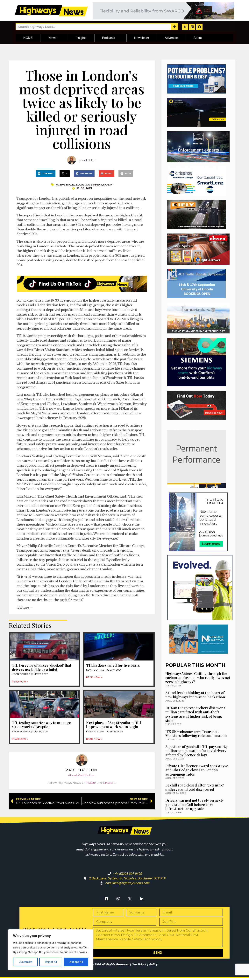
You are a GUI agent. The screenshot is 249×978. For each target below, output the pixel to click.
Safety (107, 184)
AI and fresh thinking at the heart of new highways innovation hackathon (195, 694)
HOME (28, 37)
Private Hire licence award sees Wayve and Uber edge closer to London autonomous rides (196, 770)
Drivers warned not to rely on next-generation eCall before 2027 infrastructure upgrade (194, 804)
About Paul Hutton (81, 775)
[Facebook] (199, 27)
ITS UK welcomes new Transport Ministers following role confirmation (196, 733)
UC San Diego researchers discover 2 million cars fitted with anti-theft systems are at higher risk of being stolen (195, 714)
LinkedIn (109, 783)
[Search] (174, 27)
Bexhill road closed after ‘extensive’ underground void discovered (194, 787)
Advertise (171, 37)
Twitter (91, 783)
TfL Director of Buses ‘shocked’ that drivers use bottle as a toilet (41, 667)
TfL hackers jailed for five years (113, 665)
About (198, 37)
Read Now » (20, 681)
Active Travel (65, 184)
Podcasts (108, 37)
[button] (45, 173)
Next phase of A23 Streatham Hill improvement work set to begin (113, 724)
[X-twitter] (185, 27)
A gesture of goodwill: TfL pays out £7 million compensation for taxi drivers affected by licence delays (196, 750)
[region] (50, 949)
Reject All (51, 961)
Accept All (76, 961)
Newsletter (141, 37)
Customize (25, 961)
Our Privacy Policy (145, 964)
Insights (81, 37)
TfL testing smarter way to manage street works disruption (41, 724)
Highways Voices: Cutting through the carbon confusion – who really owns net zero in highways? (197, 677)
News (52, 37)
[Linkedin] (192, 27)
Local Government (89, 184)
